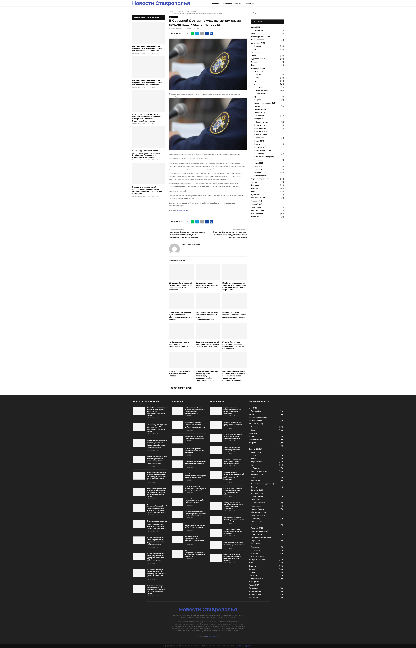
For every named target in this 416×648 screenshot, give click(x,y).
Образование (258, 131)
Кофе (253, 65)
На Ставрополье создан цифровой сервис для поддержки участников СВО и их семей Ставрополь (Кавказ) (156, 573)
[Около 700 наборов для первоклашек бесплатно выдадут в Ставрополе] (216, 450)
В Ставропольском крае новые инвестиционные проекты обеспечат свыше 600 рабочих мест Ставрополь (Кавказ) (156, 540)
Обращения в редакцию (260, 179)
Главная (215, 3)
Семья (256, 49)
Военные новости (258, 40)
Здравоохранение (258, 59)
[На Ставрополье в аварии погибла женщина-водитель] (177, 439)
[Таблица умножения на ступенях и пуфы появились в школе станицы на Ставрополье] (216, 506)
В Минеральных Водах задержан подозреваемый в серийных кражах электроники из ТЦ (195, 410)
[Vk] (280, 3)
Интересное (258, 100)
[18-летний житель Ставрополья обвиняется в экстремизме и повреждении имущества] (177, 554)
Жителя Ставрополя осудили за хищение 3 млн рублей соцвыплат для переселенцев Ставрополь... (147, 48)
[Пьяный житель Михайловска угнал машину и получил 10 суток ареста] (177, 464)
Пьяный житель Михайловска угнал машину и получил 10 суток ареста (195, 463)
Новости (254, 68)
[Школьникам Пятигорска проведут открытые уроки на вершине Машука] (216, 520)
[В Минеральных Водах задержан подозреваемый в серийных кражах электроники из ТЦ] (177, 411)
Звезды (254, 56)
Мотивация (260, 138)
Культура (257, 112)
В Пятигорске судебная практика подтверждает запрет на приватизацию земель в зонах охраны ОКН (195, 425)
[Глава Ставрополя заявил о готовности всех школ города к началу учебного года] (177, 477)
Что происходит (257, 213)
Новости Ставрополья (161, 3)
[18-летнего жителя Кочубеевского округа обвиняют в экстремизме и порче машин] (177, 539)
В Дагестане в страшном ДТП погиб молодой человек (179, 374)
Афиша (253, 33)
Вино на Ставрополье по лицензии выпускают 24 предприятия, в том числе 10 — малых (230, 234)
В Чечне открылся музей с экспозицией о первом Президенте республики (232, 436)
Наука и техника (262, 122)
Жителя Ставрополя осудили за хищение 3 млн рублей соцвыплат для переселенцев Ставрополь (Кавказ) (157, 411)
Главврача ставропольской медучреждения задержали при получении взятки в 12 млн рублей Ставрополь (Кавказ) (156, 476)
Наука (256, 119)
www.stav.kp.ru (182, 210)
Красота (257, 106)
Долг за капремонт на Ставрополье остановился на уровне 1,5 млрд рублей (195, 488)
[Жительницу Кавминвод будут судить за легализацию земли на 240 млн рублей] (177, 527)
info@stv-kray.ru (213, 636)
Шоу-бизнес (255, 217)
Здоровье (257, 93)
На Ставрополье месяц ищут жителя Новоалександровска (179, 344)
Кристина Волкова (176, 28)
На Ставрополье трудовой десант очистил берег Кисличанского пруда (232, 461)
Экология (257, 172)
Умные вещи (256, 207)
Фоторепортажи (257, 210)
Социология (258, 160)
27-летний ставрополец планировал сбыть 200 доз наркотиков (194, 450)
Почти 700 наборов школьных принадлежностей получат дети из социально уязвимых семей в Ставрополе (233, 475)
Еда (255, 84)
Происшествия (174, 17)
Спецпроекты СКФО (258, 198)
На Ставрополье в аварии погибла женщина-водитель (194, 437)
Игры (255, 97)
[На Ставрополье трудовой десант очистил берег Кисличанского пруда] (216, 463)
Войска (258, 74)
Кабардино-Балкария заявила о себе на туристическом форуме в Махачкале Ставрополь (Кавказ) (187, 234)
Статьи (254, 201)
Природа (254, 188)
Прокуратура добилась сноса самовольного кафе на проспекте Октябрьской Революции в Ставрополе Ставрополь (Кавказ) (157, 443)
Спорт (256, 163)
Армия (256, 71)
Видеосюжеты (259, 81)
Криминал (257, 109)
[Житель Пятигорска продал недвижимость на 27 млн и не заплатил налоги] (177, 502)
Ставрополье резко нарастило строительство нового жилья (207, 285)
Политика (257, 147)
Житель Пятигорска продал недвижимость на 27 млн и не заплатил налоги (194, 500)
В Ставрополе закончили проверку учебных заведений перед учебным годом (195, 513)
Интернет (254, 62)
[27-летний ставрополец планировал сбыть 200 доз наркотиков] (177, 452)
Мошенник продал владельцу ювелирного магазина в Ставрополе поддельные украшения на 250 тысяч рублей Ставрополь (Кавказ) (157, 508)
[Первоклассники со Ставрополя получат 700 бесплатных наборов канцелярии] (216, 411)
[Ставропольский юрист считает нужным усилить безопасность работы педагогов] (216, 558)
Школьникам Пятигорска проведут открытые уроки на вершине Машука (233, 519)
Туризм (254, 204)
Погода (256, 141)
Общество (250, 3)
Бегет (216, 646)
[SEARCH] (281, 13)
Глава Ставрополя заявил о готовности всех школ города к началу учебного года (195, 475)
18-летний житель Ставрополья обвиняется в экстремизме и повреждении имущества (195, 553)
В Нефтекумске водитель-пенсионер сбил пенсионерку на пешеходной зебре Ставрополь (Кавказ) (207, 376)
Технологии (258, 166)
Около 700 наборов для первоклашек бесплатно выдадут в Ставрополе (231, 449)
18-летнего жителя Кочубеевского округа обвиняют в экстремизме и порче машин (194, 539)
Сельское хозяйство (261, 157)
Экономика (227, 3)
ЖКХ (253, 52)
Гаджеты (259, 169)
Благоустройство (258, 37)
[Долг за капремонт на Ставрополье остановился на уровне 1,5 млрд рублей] (177, 489)
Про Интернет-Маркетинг (243, 646)
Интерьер (257, 46)
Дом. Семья (255, 43)
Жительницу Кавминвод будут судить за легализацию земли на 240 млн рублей (195, 525)
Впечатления (260, 115)
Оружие (254, 182)
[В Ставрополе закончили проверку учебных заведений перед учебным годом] (177, 514)
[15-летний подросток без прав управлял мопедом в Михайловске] (216, 425)
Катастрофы (260, 154)
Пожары (257, 144)
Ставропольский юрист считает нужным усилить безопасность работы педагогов (232, 557)
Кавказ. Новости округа (262, 103)
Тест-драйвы (258, 30)
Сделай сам (255, 195)
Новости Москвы (260, 128)
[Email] (278, 3)
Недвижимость (259, 125)
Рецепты (259, 87)
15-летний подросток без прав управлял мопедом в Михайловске (232, 424)
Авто (253, 27)
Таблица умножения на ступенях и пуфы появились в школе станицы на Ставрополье (233, 505)
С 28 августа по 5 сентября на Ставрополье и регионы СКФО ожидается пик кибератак (233, 491)
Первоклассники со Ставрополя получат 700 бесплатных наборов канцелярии (232, 410)
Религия (254, 191)
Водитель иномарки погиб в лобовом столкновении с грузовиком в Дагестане (207, 344)
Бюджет (239, 3)
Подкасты (255, 185)
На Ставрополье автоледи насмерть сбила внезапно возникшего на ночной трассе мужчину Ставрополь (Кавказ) (233, 376)
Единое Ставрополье (261, 90)
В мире (256, 78)
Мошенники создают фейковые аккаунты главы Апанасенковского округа (234, 314)
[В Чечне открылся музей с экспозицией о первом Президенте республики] (216, 438)
